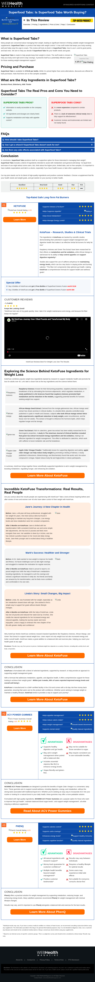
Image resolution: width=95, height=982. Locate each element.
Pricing (34, 24)
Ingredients (43, 24)
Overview (26, 24)
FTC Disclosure (73, 960)
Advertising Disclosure (9, 24)
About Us (20, 960)
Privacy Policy (46, 960)
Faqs (63, 24)
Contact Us (32, 960)
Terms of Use (60, 960)
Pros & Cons (54, 24)
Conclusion (71, 24)
